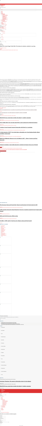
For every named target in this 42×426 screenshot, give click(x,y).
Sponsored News (3, 234)
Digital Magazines (3, 31)
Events (2, 407)
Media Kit (2, 391)
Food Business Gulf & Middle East (5, 392)
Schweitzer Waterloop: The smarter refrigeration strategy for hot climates (8, 322)
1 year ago (1, 48)
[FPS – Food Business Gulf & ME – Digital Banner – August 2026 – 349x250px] (5, 253)
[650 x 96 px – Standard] (10, 43)
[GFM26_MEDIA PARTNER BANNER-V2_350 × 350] (5, 303)
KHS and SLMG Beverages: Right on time (9, 216)
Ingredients (4, 14)
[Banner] (10, 40)
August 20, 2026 (1, 135)
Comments (1, 422)
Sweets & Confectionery (3, 235)
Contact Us (2, 23)
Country (1, 421)
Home (2, 9)
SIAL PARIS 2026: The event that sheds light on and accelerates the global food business (18, 122)
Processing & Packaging (5, 19)
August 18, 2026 (1, 146)
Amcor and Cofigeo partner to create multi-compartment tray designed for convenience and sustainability (13, 149)
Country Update (3, 19)
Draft (1, 333)
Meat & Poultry (3, 231)
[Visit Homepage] (21, 6)
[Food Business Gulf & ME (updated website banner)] (5, 283)
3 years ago (1, 206)
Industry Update (3, 13)
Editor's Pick (2, 228)
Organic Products (3, 233)
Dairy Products (4, 26)
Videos (2, 12)
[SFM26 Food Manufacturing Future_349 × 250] (5, 291)
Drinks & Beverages (5, 24)
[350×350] (5, 315)
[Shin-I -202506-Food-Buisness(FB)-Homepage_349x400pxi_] (5, 266)
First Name (1, 415)
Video (2, 374)
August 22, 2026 (1, 129)
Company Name (1, 418)
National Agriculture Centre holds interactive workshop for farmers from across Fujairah (19, 144)
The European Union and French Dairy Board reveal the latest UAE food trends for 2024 (18, 205)
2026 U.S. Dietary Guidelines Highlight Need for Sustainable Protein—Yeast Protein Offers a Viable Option (12, 324)
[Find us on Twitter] (0, 319)
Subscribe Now (2, 5)
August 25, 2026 (1, 119)
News (2, 44)
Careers (2, 22)
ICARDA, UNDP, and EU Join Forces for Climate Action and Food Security (16, 220)
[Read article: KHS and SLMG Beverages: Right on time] (21, 213)
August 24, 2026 (1, 124)
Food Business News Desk (3, 47)
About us (2, 389)
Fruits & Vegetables (5, 16)
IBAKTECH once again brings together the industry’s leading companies (15, 117)
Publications (4, 32)
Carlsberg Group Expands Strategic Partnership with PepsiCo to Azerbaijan (16, 127)
